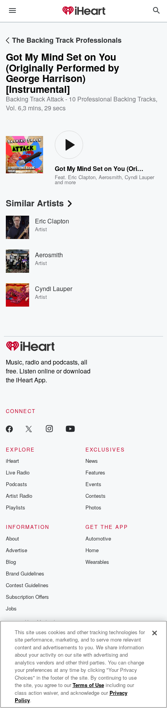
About (12, 538)
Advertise (16, 550)
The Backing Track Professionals (67, 40)
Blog (11, 561)
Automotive (98, 538)
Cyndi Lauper (139, 177)
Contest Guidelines (27, 585)
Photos (93, 507)
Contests (95, 495)
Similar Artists (35, 203)
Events (93, 484)
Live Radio (18, 472)
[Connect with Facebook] (9, 428)
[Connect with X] (29, 428)
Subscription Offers (27, 596)
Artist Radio (19, 495)
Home (92, 550)
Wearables (97, 561)
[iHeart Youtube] (70, 428)
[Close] (154, 633)
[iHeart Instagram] (49, 428)
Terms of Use (88, 685)
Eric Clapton (82, 177)
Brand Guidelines (25, 573)
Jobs (11, 608)
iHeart (12, 460)
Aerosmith (110, 177)
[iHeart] (83, 11)
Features (95, 472)
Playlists (15, 507)
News (91, 460)
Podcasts (16, 484)
